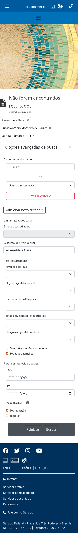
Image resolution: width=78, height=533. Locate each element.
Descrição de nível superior (19, 243)
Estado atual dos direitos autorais (26, 315)
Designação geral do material (23, 332)
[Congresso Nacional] (14, 460)
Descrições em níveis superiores (28, 348)
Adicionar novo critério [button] (23, 210)
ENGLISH (9, 468)
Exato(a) (15, 415)
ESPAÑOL (25, 468)
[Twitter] (17, 451)
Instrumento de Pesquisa (21, 299)
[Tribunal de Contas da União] (23, 460)
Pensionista (10, 504)
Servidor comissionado (18, 492)
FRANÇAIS (42, 468)
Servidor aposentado (17, 498)
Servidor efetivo (13, 487)
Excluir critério (40, 196)
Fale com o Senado (20, 512)
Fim (8, 386)
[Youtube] (37, 451)
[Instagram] (28, 451)
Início (9, 369)
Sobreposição (18, 410)
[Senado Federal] (38, 7)
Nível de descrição (16, 266)
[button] (60, 6)
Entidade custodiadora (16, 226)
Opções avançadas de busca (31, 147)
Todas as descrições (21, 353)
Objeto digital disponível (20, 283)
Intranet (11, 479)
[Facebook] (7, 451)
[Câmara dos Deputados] (6, 460)
